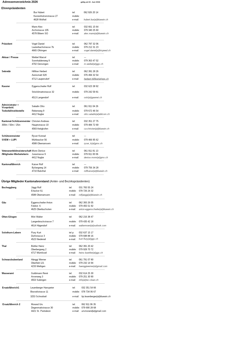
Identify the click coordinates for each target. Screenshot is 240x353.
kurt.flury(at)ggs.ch (88, 239)
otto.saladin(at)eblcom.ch (97, 114)
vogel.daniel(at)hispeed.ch (97, 50)
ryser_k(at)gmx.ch (93, 143)
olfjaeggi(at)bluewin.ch (91, 195)
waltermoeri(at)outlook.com (92, 225)
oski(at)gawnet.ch (93, 97)
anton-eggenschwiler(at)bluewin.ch (96, 209)
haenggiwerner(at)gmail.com (93, 266)
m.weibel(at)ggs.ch (93, 64)
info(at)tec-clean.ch (88, 280)
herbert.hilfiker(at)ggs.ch (96, 79)
